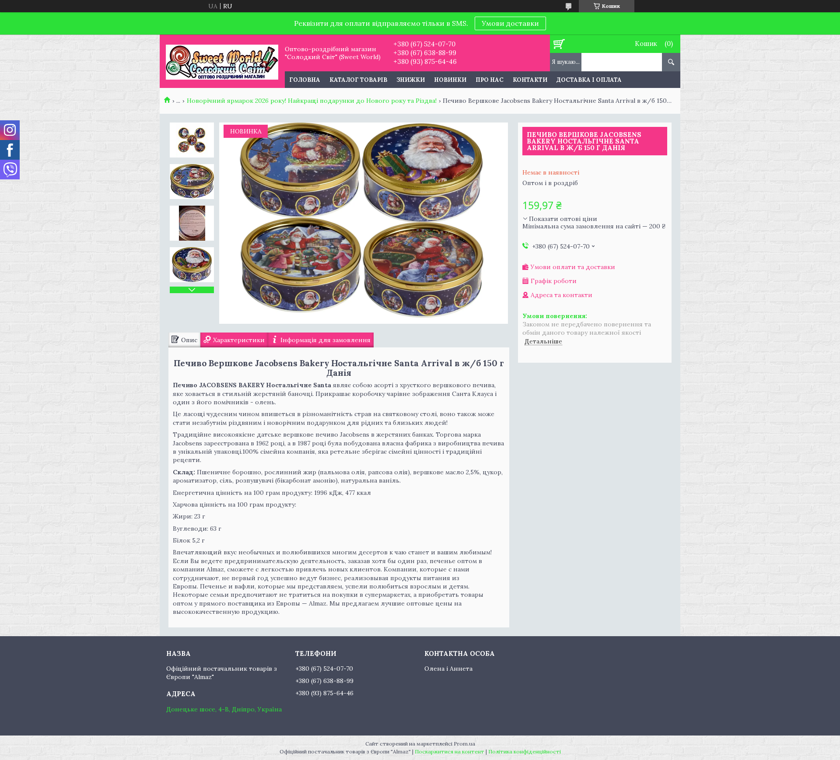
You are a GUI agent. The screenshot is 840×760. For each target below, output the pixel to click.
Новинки (450, 80)
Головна (304, 80)
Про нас (490, 80)
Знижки (410, 80)
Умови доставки (510, 23)
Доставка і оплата (589, 80)
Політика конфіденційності (524, 751)
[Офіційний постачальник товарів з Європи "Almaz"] (222, 61)
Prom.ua (464, 743)
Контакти (530, 80)
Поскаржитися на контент (449, 751)
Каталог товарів (358, 80)
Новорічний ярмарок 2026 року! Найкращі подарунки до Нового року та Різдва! (312, 101)
